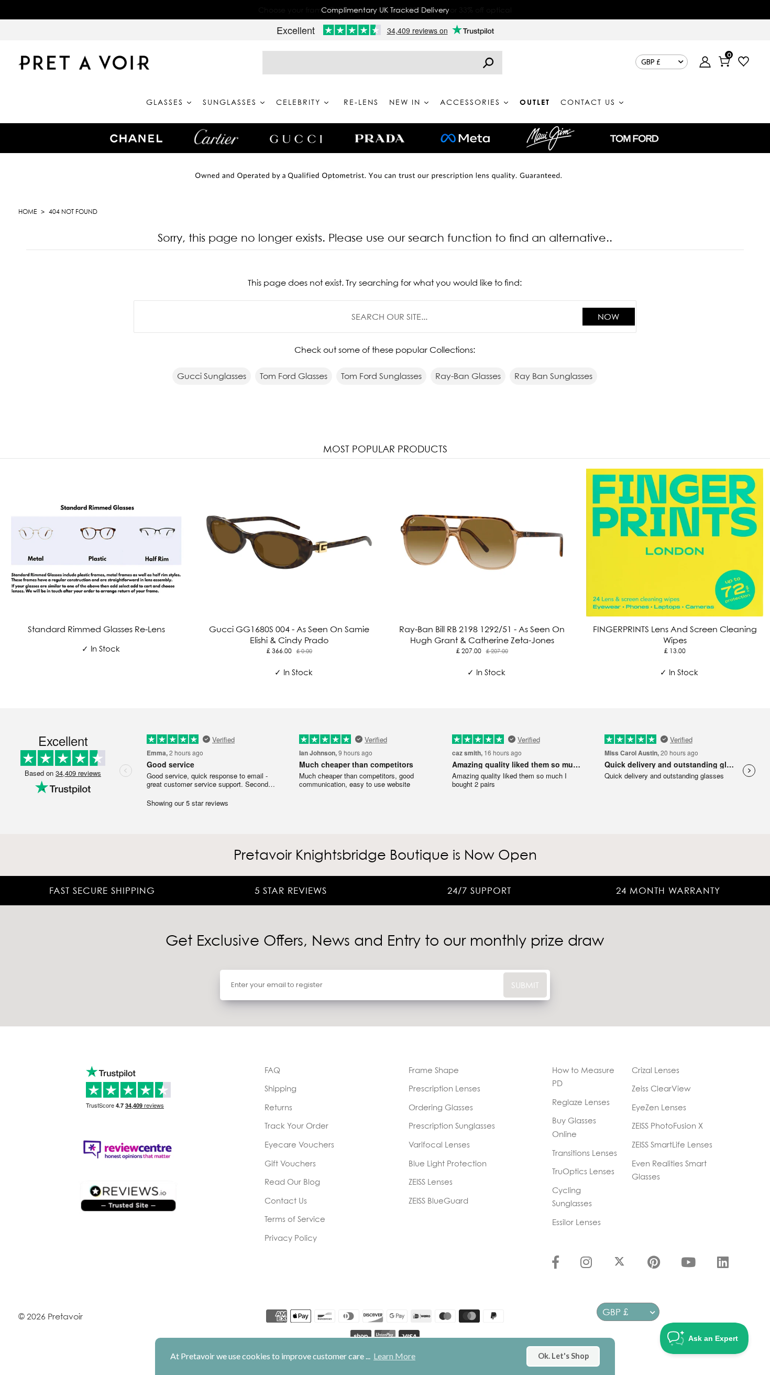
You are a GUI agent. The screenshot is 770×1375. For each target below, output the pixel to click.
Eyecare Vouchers (299, 1144)
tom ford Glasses (293, 376)
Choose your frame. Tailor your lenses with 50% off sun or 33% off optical (385, 9)
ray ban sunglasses (553, 376)
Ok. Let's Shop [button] (563, 1355)
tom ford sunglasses (381, 376)
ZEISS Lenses (431, 1181)
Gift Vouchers (290, 1163)
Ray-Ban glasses (468, 376)
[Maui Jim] (550, 138)
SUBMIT (525, 985)
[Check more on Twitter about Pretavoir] (619, 1263)
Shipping (280, 1088)
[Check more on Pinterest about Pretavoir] (653, 1263)
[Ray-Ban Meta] (465, 138)
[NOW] (488, 62)
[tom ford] (634, 138)
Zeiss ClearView (661, 1088)
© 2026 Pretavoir (50, 1316)
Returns (278, 1107)
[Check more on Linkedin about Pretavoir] (723, 1263)
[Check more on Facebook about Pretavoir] (555, 1263)
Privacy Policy (291, 1237)
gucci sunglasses (211, 376)
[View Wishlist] (743, 62)
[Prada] (380, 138)
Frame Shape (434, 1070)
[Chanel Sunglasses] (136, 138)
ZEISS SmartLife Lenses (672, 1144)
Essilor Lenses (576, 1222)
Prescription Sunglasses (452, 1125)
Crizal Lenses (655, 1070)
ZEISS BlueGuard (438, 1200)
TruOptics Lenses (583, 1171)
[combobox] (382, 62)
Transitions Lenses (584, 1152)
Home (27, 211)
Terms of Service (295, 1219)
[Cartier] (216, 137)
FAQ (272, 1070)
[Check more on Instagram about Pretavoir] (586, 1263)
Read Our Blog (292, 1181)
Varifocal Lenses (439, 1144)
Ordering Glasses (441, 1107)
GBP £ (651, 62)
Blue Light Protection (448, 1163)
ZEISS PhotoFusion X (667, 1125)
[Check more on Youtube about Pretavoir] (688, 1263)
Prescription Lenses (444, 1088)
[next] (759, 581)
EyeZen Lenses (659, 1107)
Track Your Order (296, 1125)
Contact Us (286, 1200)
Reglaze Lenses (581, 1102)
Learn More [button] (394, 1356)
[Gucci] (296, 138)
